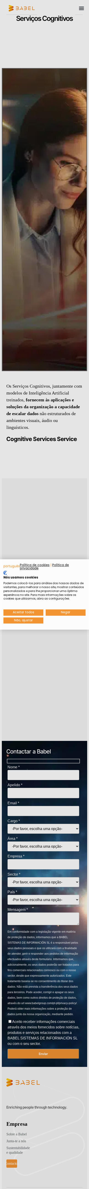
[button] (11, 566)
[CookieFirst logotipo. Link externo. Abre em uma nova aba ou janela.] (5, 573)
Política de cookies (35, 565)
